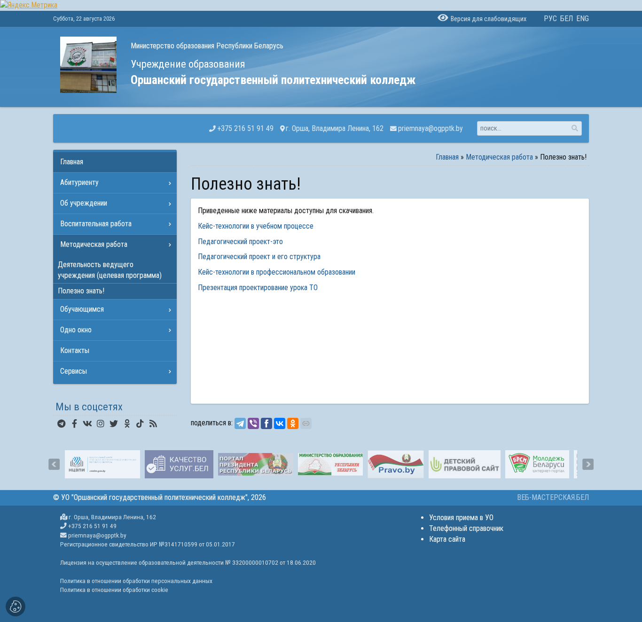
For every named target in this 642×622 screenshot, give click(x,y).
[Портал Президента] (255, 464)
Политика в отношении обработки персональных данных (136, 580)
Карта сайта (447, 539)
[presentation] (54, 464)
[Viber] (253, 423)
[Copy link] (306, 423)
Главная (447, 157)
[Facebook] (266, 423)
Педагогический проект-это (240, 241)
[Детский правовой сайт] (465, 464)
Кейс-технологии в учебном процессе (255, 226)
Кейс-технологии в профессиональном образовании (277, 272)
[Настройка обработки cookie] (15, 606)
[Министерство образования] (330, 464)
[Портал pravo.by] (396, 464)
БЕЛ (566, 18)
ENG (582, 18)
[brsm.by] (537, 464)
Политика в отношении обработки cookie (114, 589)
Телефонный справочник (466, 528)
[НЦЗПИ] (102, 464)
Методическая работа (499, 157)
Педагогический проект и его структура (259, 256)
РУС (550, 18)
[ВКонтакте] (279, 423)
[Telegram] (240, 423)
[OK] (292, 423)
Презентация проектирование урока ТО (258, 287)
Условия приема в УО (461, 517)
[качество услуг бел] (179, 464)
